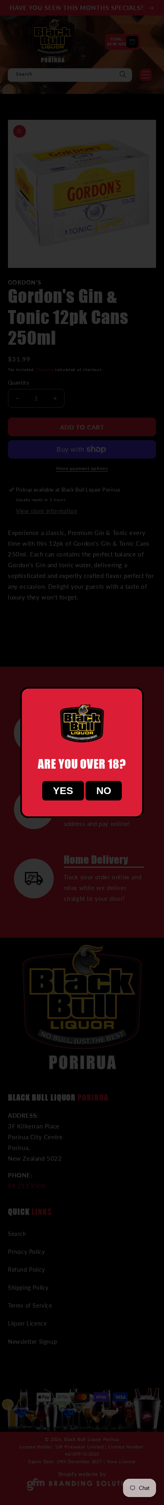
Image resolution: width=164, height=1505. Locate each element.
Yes (63, 790)
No (103, 790)
